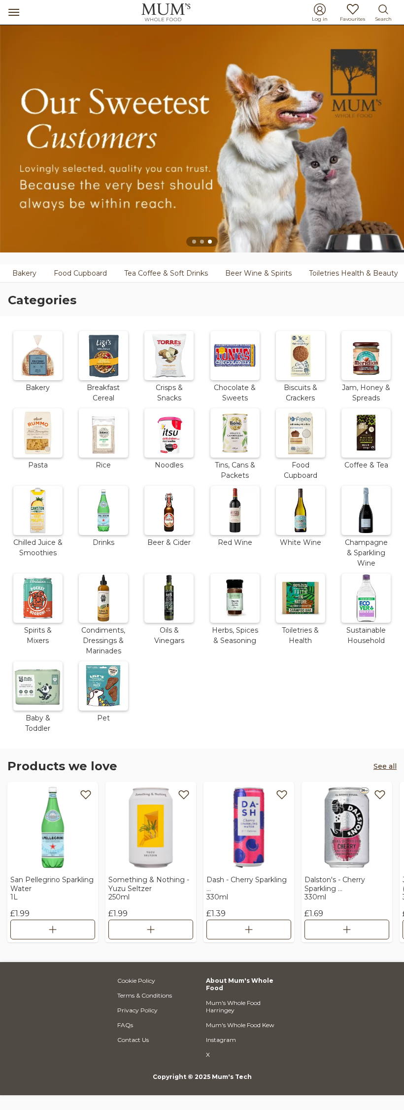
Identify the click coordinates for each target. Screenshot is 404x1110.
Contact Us (133, 1039)
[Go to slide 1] (194, 242)
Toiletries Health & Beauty (353, 273)
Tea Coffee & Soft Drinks (166, 273)
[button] (38, 365)
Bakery (24, 273)
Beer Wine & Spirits (258, 273)
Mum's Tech (232, 1076)
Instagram (221, 1039)
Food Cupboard (80, 273)
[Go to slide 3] (210, 242)
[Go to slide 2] (202, 242)
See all (385, 766)
